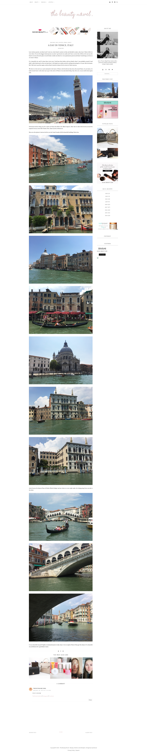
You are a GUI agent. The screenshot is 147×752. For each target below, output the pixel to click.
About (31, 2)
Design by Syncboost (91, 748)
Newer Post (32, 732)
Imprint (77, 750)
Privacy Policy (71, 750)
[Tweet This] (58, 651)
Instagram (45, 696)
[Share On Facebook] (60, 651)
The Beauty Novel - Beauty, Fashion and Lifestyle (72, 748)
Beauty (36, 2)
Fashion (43, 2)
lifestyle (61, 42)
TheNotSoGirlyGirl (39, 688)
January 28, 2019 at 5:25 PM (42, 690)
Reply (90, 700)
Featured (52, 42)
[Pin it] (63, 651)
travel (65, 42)
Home (61, 732)
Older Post (88, 732)
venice (69, 42)
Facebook (51, 696)
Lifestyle (50, 2)
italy (57, 42)
